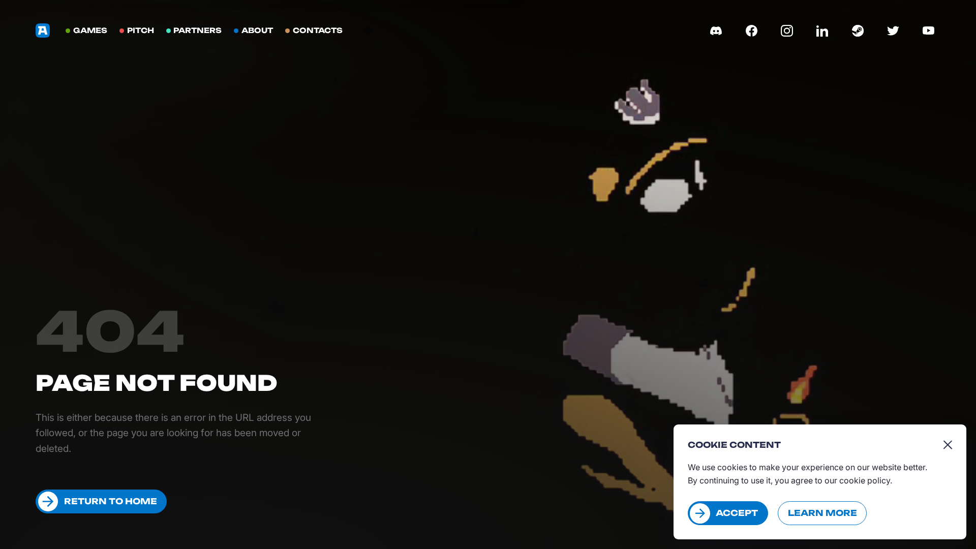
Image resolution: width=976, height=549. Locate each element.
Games (90, 30)
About (257, 30)
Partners (197, 30)
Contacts (318, 30)
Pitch (140, 30)
